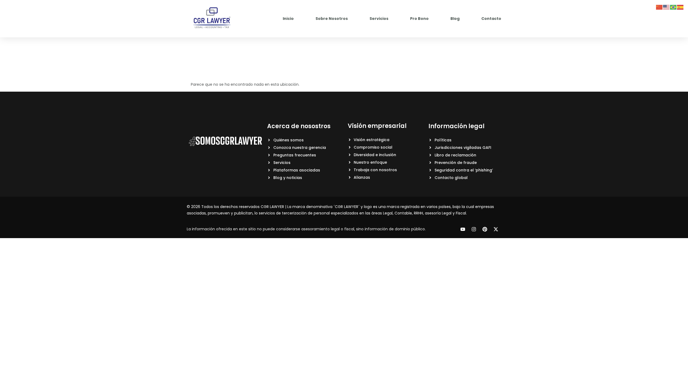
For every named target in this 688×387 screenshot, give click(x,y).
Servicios (379, 18)
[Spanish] (680, 7)
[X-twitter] (496, 229)
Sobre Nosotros (332, 18)
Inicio (288, 18)
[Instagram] (474, 229)
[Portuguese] (673, 7)
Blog (455, 18)
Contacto (491, 18)
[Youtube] (463, 229)
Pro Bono (419, 18)
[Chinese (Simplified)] (659, 7)
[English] (666, 7)
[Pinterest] (485, 229)
